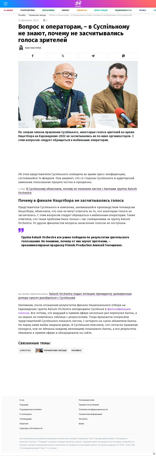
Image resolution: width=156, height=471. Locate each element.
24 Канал (8, 10)
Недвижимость (123, 10)
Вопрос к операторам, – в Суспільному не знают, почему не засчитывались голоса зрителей (90, 15)
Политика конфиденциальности (93, 409)
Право (142, 10)
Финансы (82, 10)
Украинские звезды (37, 15)
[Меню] (5, 3)
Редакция (24, 405)
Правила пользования (89, 405)
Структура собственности (31, 428)
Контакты (83, 419)
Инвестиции (101, 10)
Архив (81, 423)
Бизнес (65, 10)
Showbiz (22, 15)
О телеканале (26, 414)
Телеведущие (26, 419)
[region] (78, 463)
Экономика (48, 10)
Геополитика (27, 10)
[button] (32, 56)
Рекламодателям (86, 400)
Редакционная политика (31, 409)
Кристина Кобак (33, 48)
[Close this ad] (154, 454)
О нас (22, 400)
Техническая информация (90, 414)
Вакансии (24, 423)
